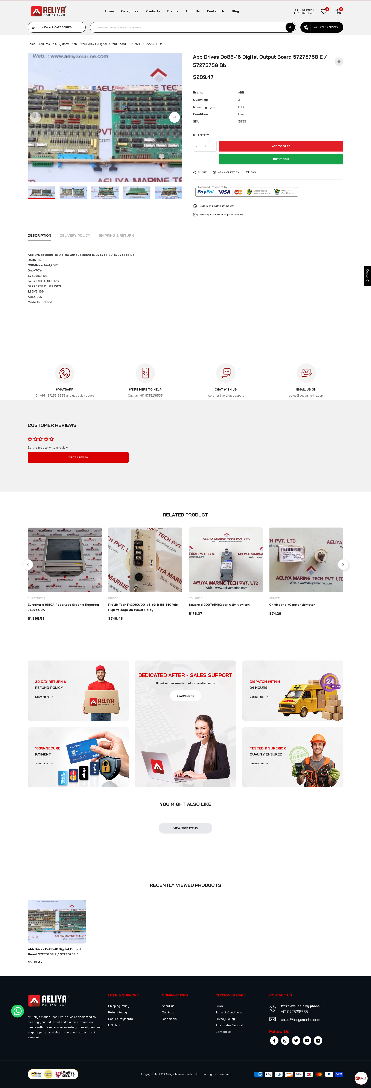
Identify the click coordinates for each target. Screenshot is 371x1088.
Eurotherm (36, 598)
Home (109, 11)
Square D (195, 598)
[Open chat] (361, 1078)
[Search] (290, 27)
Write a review (78, 457)
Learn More (42, 696)
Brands (172, 11)
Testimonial (170, 1019)
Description (39, 235)
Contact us (216, 11)
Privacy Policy (225, 1019)
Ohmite (274, 598)
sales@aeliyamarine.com (300, 1019)
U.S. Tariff (114, 1025)
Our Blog (168, 1012)
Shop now (42, 763)
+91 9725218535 (294, 1011)
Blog (235, 11)
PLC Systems (61, 44)
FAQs (219, 1006)
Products (153, 11)
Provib (113, 598)
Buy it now (281, 159)
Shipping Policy (118, 1006)
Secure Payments (120, 1019)
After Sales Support (229, 1025)
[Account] (296, 11)
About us (193, 11)
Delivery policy (75, 235)
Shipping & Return (116, 235)
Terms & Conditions (229, 1012)
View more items (185, 828)
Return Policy (117, 1012)
